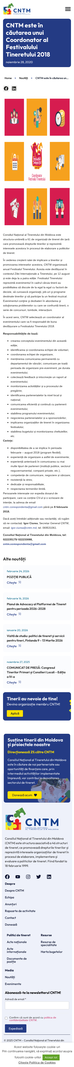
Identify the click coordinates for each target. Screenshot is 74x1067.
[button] (6, 88)
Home (8, 78)
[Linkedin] (49, 876)
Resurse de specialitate (49, 943)
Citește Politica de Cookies (37, 1062)
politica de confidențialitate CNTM (32, 1019)
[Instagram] (28, 876)
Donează (11, 924)
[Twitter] (38, 876)
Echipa (9, 897)
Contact (10, 918)
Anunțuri (11, 904)
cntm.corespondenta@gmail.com (23, 506)
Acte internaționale (16, 950)
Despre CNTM (14, 890)
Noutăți (23, 78)
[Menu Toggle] (68, 9)
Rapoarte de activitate (20, 911)
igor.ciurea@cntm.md (24, 527)
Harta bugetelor (52, 952)
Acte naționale (17, 942)
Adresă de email (15, 999)
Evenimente (13, 984)
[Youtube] (17, 876)
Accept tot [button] (51, 1057)
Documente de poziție (17, 960)
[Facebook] (7, 876)
